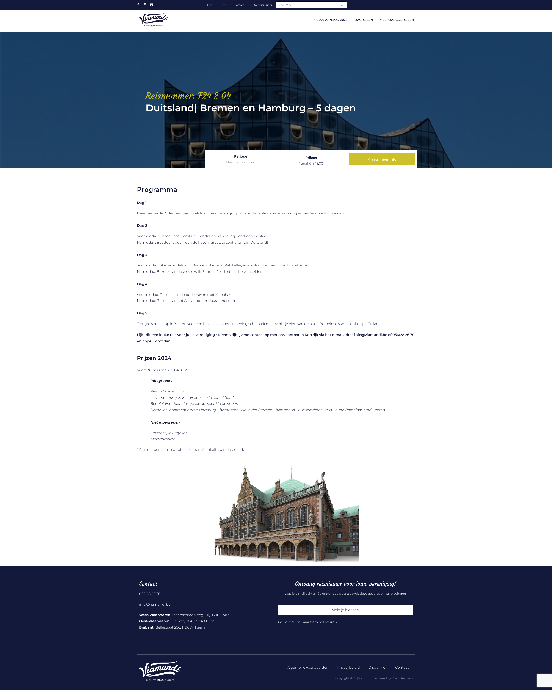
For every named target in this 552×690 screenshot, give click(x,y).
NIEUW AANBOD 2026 (330, 20)
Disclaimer (378, 667)
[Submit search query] (342, 4)
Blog (223, 4)
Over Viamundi (262, 4)
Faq (209, 4)
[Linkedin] (151, 5)
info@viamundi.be (155, 604)
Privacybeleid (348, 667)
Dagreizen (363, 20)
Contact (239, 4)
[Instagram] (144, 5)
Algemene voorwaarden (308, 667)
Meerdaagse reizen (397, 20)
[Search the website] (311, 5)
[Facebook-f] (138, 5)
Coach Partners (402, 678)
